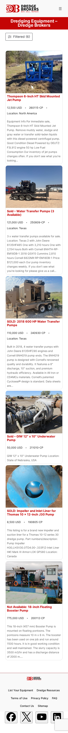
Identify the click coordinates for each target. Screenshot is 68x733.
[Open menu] (60, 8)
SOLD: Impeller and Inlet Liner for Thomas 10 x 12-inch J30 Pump (31, 512)
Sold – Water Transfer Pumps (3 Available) (30, 213)
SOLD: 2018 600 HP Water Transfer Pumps (33, 323)
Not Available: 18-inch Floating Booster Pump (29, 608)
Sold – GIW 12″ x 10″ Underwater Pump (31, 438)
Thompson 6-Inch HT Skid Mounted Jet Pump (33, 98)
